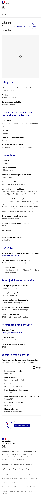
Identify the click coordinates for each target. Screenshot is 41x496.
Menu (38, 3)
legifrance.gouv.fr (8, 469)
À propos (33, 475)
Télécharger (21, 26)
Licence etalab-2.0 (25, 491)
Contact (24, 475)
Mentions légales (7, 487)
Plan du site (12, 482)
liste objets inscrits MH (11, 332)
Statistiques (23, 478)
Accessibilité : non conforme (10, 475)
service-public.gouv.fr (22, 464)
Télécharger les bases (10, 478)
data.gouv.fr (23, 469)
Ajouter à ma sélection (35, 26)
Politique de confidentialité (21, 487)
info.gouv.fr (6, 464)
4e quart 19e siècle (9, 255)
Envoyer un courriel (22, 425)
